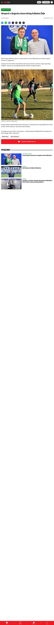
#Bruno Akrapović (15, 136)
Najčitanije (34, 623)
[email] (16, 23)
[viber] (9, 23)
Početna (7, 623)
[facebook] (2, 23)
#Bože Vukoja (5, 136)
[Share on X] (13, 23)
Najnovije (20, 623)
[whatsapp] (6, 23)
